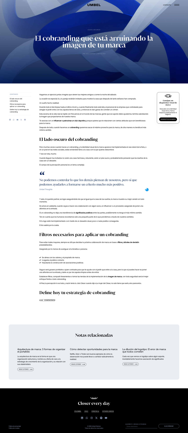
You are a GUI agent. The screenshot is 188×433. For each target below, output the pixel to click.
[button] (10, 119)
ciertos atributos (122, 121)
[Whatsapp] (87, 418)
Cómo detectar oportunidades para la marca (93, 349)
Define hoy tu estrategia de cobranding (19, 111)
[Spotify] (101, 418)
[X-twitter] (96, 418)
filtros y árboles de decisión (128, 242)
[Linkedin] (82, 418)
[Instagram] (91, 418)
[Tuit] (147, 189)
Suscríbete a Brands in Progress (135, 424)
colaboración (83, 206)
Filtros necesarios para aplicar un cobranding (18, 105)
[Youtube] (106, 418)
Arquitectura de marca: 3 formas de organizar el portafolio (41, 350)
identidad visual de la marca (93, 147)
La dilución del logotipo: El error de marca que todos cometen (144, 350)
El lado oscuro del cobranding (16, 100)
